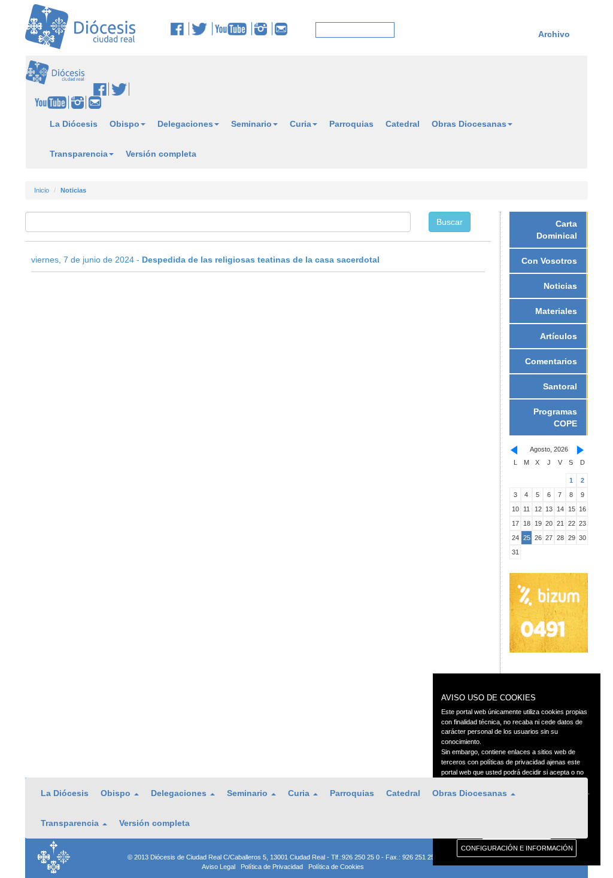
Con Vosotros (549, 261)
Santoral (560, 386)
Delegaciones (185, 124)
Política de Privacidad (272, 866)
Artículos (558, 336)
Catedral (403, 124)
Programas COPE (555, 417)
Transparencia (79, 153)
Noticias (560, 286)
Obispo (124, 124)
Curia (300, 124)
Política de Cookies (336, 866)
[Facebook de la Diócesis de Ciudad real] (180, 28)
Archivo (554, 34)
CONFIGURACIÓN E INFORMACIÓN (517, 848)
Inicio (41, 190)
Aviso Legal (218, 866)
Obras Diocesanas (469, 124)
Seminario (251, 124)
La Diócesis (74, 124)
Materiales (556, 311)
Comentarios (551, 361)
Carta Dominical (556, 229)
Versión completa (161, 153)
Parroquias (351, 124)
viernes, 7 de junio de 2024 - (205, 259)
